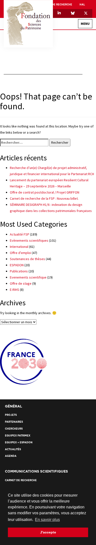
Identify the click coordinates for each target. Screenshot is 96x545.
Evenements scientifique (28, 277)
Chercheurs (74, 127)
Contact (82, 175)
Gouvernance (72, 54)
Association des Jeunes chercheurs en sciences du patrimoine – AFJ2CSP (49, 72)
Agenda (77, 165)
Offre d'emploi (20, 253)
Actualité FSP (19, 234)
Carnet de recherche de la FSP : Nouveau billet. (44, 198)
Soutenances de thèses (27, 259)
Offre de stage (21, 283)
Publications (19, 271)
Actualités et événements (68, 146)
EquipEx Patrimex (70, 80)
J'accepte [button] (48, 532)
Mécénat (76, 97)
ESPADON (17, 265)
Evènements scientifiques (29, 240)
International (72, 63)
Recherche (81, 108)
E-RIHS (14, 289)
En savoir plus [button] (47, 519)
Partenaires (79, 188)
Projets (76, 118)
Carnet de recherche (56, 4)
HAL (82, 4)
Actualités (74, 156)
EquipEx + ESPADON (69, 89)
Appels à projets (70, 136)
